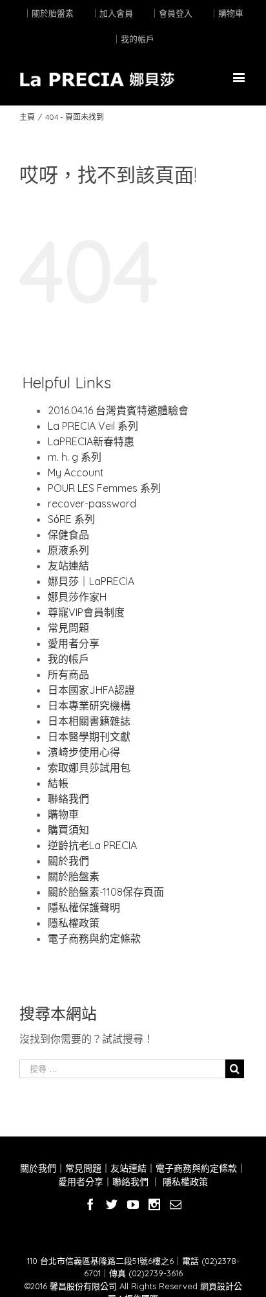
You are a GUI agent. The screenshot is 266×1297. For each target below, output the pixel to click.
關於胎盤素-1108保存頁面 (106, 891)
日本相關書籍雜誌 (89, 721)
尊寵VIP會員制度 (86, 612)
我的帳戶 (68, 658)
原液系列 (68, 550)
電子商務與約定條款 (94, 938)
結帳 (58, 783)
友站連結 (68, 565)
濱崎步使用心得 (84, 752)
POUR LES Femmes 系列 (104, 488)
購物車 (63, 814)
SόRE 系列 (71, 519)
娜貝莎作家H (77, 596)
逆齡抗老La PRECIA (92, 845)
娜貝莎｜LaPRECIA (91, 581)
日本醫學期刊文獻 (89, 736)
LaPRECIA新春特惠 (91, 441)
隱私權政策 (73, 922)
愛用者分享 (73, 643)
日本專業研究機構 (89, 705)
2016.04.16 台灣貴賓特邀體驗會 (118, 410)
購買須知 (68, 829)
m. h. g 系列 (74, 456)
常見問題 (68, 627)
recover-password (92, 503)
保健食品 (68, 534)
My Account (76, 472)
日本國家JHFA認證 (91, 689)
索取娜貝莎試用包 (89, 767)
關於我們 (68, 860)
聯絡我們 (68, 798)
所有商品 (68, 674)
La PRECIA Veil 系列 (93, 425)
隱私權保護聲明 (84, 907)
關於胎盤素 (73, 876)
